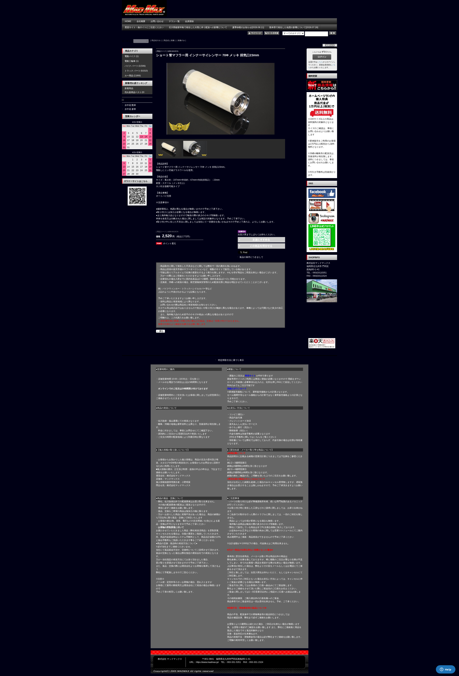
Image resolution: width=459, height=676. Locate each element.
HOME (128, 21)
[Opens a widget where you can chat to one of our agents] (445, 669)
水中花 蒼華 (130, 109)
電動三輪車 (130, 61)
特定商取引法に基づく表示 (231, 360)
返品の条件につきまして (251, 257)
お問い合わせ (157, 21)
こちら (320, 62)
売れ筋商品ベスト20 (134, 92)
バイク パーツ (131, 66)
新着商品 (129, 88)
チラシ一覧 (174, 21)
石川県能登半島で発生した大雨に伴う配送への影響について (198, 27)
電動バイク (130, 56)
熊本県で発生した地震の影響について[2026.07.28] (293, 27)
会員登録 (189, 21)
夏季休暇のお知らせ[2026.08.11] (248, 27)
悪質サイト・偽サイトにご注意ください (144, 27)
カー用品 (129, 75)
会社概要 (141, 21)
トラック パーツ (132, 71)
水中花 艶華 (130, 105)
